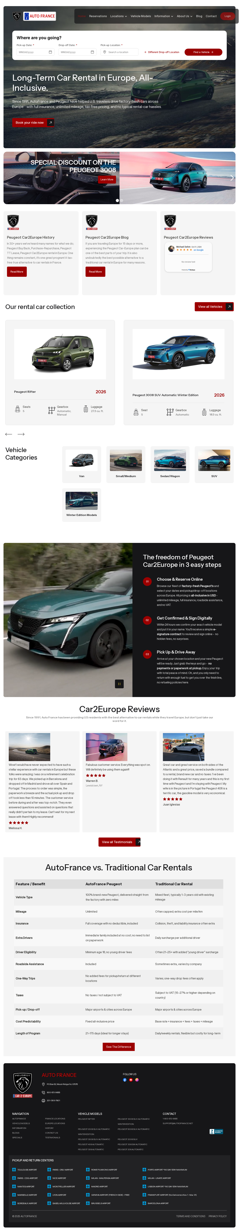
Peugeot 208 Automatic (130, 1149)
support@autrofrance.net (178, 1123)
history (49, 1128)
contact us (51, 1133)
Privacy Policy (218, 1216)
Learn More (152, 179)
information (19, 1128)
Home (82, 16)
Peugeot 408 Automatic (91, 1144)
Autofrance (19, 1118)
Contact (211, 16)
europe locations (55, 1123)
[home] (34, 16)
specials (17, 1137)
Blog (199, 16)
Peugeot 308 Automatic (91, 1149)
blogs (15, 1133)
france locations (55, 1118)
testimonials (52, 1137)
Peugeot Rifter (86, 1119)
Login (228, 16)
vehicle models (21, 1123)
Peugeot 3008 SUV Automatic (94, 1139)
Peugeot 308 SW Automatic (132, 1144)
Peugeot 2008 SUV (128, 1139)
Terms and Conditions (190, 1216)
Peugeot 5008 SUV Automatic (134, 1129)
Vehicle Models (141, 16)
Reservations (98, 16)
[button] (118, 16)
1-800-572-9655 (170, 1118)
